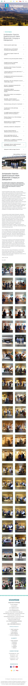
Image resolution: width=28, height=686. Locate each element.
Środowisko (14, 643)
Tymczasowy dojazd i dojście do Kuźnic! (11, 54)
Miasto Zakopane (14, 640)
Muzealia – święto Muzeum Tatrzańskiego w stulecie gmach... (12, 99)
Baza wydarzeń (14, 632)
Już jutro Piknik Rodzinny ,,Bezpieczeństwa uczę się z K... (11, 131)
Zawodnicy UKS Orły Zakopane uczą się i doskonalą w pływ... (13, 81)
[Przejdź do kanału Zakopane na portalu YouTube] (17, 667)
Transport (14, 644)
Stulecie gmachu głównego (10, 45)
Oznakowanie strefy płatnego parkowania (11, 108)
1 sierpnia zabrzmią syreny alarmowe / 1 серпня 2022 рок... (13, 72)
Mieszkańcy (14, 642)
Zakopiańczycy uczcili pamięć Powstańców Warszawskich (11, 49)
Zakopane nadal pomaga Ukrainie (12, 149)
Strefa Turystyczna (14, 629)
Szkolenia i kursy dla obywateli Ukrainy (13, 58)
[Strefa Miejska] (14, 6)
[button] (1, 1)
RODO (26, 1)
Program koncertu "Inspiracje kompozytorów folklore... (11, 63)
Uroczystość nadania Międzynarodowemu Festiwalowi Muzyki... (12, 90)
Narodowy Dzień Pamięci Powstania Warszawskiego (12, 68)
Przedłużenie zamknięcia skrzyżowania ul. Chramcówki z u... (13, 77)
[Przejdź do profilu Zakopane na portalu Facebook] (11, 667)
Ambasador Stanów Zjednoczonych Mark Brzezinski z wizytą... (12, 145)
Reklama (14, 647)
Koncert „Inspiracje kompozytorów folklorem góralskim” (12, 86)
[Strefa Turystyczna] (14, 600)
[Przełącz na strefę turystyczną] (4, 1)
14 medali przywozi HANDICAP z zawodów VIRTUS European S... (11, 113)
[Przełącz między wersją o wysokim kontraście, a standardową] (17, 1)
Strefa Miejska (8, 31)
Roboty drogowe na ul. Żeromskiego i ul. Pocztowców (12, 117)
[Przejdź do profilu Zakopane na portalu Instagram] (14, 667)
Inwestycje (14, 646)
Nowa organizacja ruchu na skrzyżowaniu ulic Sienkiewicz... (11, 136)
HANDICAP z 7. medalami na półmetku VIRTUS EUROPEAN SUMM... (13, 140)
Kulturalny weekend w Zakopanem (12, 126)
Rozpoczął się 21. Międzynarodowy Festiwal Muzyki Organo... (12, 122)
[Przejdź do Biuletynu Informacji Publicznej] (20, 1)
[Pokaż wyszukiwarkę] (23, 1)
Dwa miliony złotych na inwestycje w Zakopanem (12, 95)
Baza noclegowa (14, 633)
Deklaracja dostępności (14, 626)
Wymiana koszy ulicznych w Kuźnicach (13, 104)
